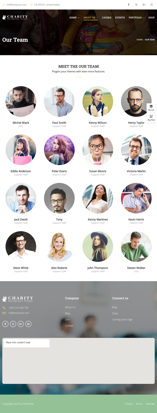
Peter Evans (59, 171)
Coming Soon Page (122, 319)
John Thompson (98, 268)
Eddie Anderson (21, 171)
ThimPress (28, 403)
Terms (139, 403)
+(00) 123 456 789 (18, 307)
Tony (59, 219)
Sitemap (150, 403)
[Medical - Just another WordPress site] (15, 17)
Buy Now (151, 120)
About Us (70, 307)
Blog (67, 313)
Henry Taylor (136, 122)
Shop (115, 313)
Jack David (20, 219)
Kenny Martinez (98, 219)
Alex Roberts (59, 268)
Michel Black (21, 122)
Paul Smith (59, 122)
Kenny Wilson (98, 122)
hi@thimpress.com (17, 4)
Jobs (67, 319)
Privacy (129, 403)
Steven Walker (136, 268)
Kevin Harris (136, 219)
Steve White (20, 268)
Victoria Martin (136, 171)
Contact (69, 325)
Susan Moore (97, 171)
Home (140, 39)
